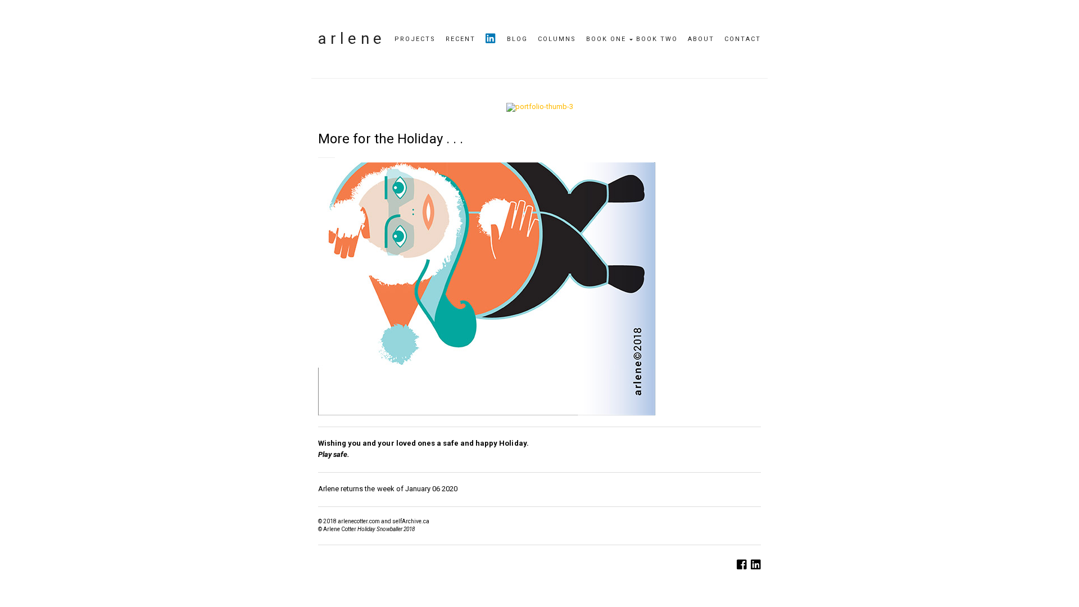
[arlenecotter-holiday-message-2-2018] (539, 107)
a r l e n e (350, 38)
